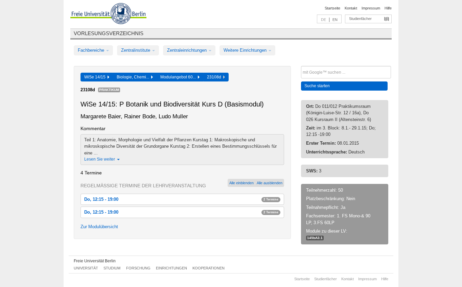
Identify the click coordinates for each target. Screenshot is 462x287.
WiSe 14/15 (96, 77)
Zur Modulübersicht (99, 226)
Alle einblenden (241, 183)
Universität (86, 268)
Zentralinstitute (136, 50)
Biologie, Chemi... (134, 77)
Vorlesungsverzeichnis (108, 33)
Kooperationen (208, 268)
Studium (111, 268)
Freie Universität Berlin (95, 261)
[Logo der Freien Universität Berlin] (108, 14)
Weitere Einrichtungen (246, 50)
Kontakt (351, 8)
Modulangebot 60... (179, 77)
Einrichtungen (171, 268)
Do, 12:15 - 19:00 (181, 199)
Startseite (332, 8)
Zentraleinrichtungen (187, 50)
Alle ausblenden (269, 183)
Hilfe (388, 8)
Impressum (371, 8)
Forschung (138, 268)
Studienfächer (360, 19)
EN (335, 20)
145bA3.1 (315, 238)
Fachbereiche (92, 50)
